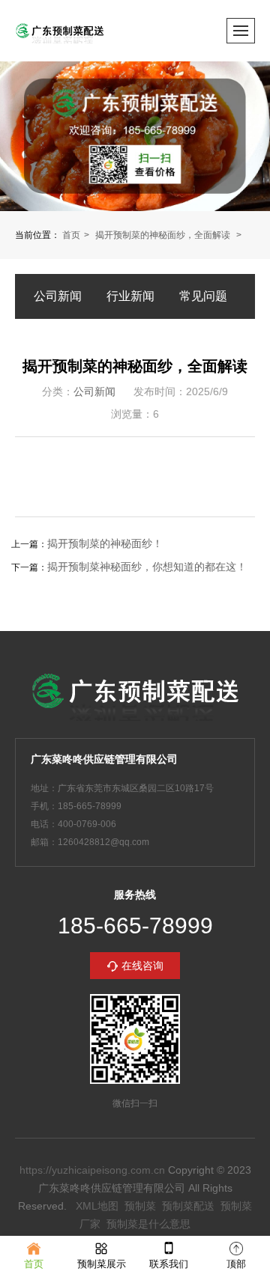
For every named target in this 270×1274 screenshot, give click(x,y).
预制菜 (140, 1206)
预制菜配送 (188, 1206)
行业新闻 (130, 296)
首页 (71, 235)
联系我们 (168, 1264)
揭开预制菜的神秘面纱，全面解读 (163, 235)
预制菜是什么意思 (148, 1224)
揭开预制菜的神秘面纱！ (105, 543)
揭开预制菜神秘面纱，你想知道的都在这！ (147, 567)
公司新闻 (58, 296)
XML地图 (97, 1206)
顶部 (236, 1264)
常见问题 (203, 296)
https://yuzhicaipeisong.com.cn (92, 1170)
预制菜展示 (101, 1264)
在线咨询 (143, 966)
